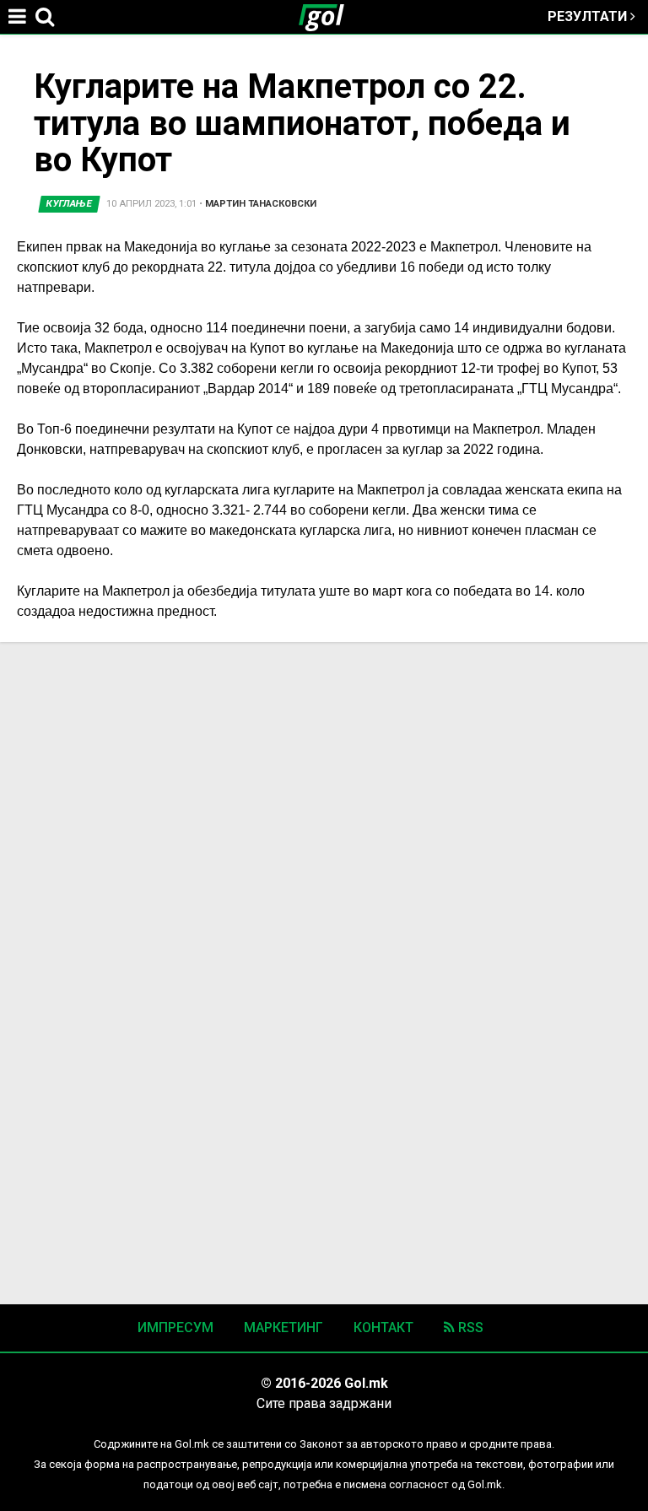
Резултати (589, 16)
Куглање (70, 203)
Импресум (175, 1327)
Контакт (383, 1327)
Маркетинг (283, 1327)
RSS (469, 1327)
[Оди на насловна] (328, 17)
